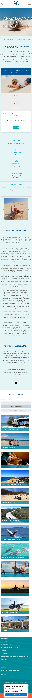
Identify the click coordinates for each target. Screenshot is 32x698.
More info (16, 127)
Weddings (4, 659)
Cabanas (3, 650)
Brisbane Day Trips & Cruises (9, 647)
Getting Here (5, 653)
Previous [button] (3, 209)
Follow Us (4, 674)
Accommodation (6, 638)
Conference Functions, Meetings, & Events (14, 656)
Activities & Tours (6, 644)
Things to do (10, 39)
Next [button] (28, 209)
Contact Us (4, 668)
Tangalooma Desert (5, 53)
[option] (16, 22)
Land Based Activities (20, 39)
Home (3, 39)
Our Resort (4, 641)
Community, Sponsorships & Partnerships (14, 665)
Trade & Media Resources (8, 662)
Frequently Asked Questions (10, 670)
